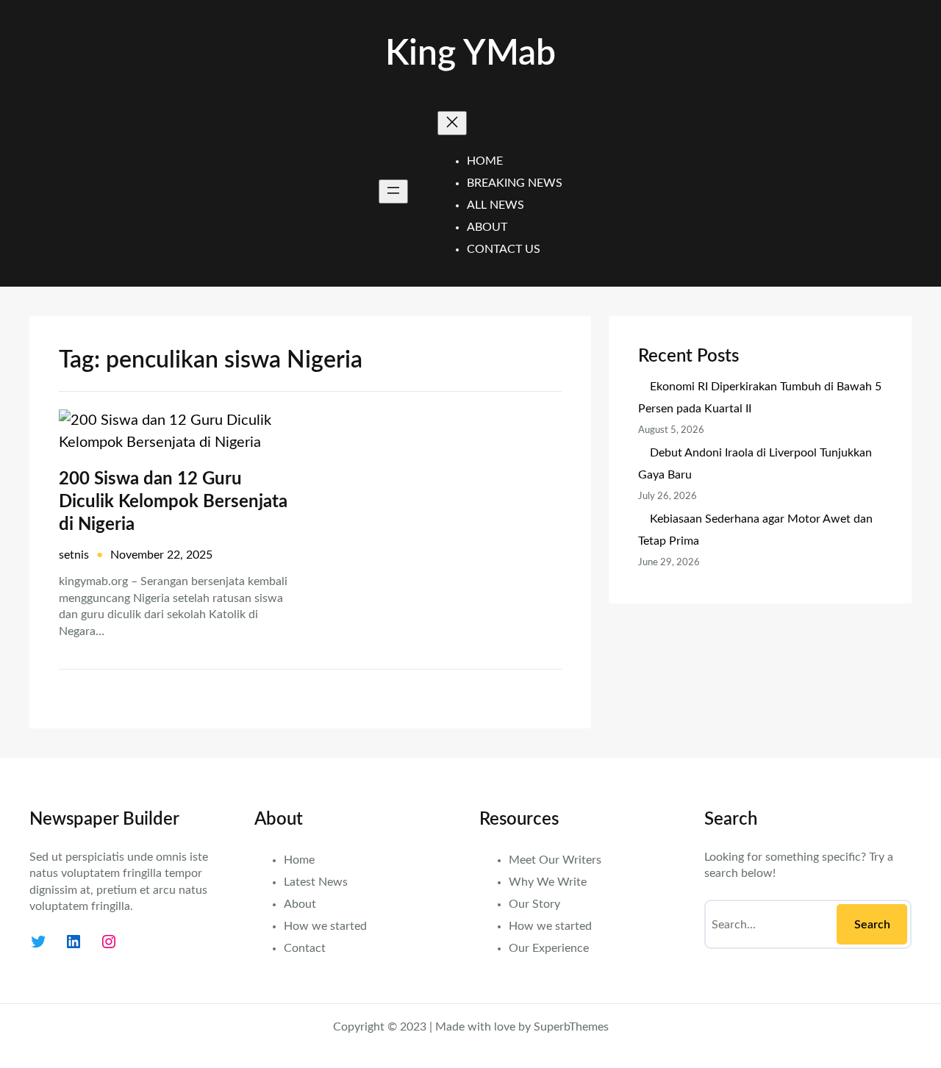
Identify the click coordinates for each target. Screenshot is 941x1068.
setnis (74, 555)
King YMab (470, 53)
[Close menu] (452, 123)
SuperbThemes (571, 1027)
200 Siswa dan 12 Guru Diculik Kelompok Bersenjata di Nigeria (173, 502)
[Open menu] (393, 191)
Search (872, 925)
